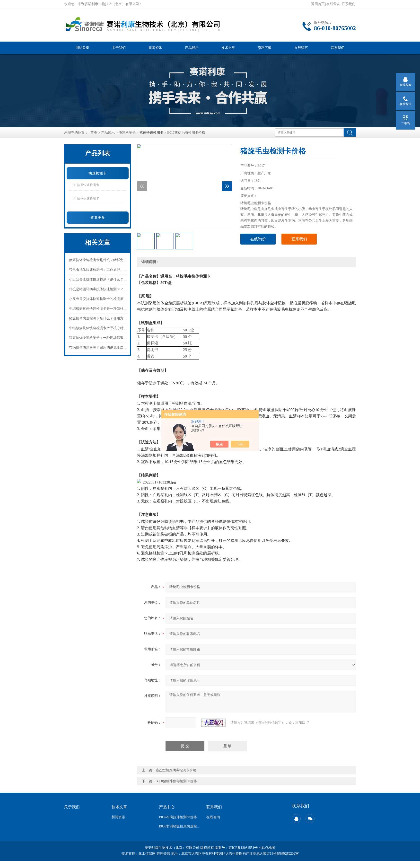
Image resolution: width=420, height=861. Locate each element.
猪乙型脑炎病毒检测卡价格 (176, 770)
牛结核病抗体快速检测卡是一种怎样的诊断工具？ (98, 308)
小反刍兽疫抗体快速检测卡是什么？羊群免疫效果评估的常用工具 (98, 279)
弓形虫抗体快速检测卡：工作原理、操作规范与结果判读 (98, 270)
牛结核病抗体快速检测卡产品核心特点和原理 (98, 328)
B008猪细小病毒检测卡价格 (176, 781)
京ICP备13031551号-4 (244, 848)
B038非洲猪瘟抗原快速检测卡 (180, 826)
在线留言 (333, 4)
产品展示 (192, 48)
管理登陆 (163, 853)
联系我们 (348, 4)
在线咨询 (213, 817)
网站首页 (82, 48)
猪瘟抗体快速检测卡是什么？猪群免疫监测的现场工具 (98, 260)
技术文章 (228, 48)
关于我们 (119, 48)
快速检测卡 (127, 132)
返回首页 (318, 4)
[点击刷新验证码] (213, 723)
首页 (93, 132)
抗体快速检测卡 (88, 198)
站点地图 (268, 848)
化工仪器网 (147, 853)
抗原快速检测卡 (88, 185)
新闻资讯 (155, 48)
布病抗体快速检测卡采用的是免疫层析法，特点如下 (98, 347)
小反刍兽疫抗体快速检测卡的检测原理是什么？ (98, 299)
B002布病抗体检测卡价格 (178, 817)
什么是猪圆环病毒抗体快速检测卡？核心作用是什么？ (98, 289)
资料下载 (264, 48)
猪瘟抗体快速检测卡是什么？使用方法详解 (98, 318)
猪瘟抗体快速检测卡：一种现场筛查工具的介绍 (98, 338)
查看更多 (97, 218)
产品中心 (167, 807)
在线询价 (258, 239)
